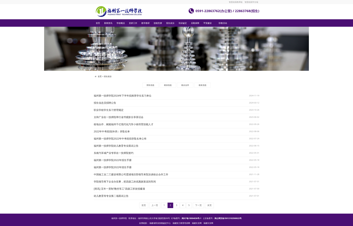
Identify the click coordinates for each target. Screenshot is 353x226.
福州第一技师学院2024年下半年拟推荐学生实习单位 (122, 95)
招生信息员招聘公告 (105, 102)
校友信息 (202, 85)
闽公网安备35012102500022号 (228, 218)
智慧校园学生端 (251, 2)
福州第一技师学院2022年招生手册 (113, 160)
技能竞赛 (158, 23)
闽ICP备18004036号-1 (191, 218)
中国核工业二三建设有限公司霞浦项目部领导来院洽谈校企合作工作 (131, 174)
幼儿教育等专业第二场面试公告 (111, 195)
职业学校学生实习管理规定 (109, 109)
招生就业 (170, 23)
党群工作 (133, 23)
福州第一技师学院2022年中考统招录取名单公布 (120, 138)
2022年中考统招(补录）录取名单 (112, 131)
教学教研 (145, 23)
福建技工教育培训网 (182, 223)
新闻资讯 (108, 23)
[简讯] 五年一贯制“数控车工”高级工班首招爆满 (119, 188)
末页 (209, 205)
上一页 (154, 205)
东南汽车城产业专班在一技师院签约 (113, 152)
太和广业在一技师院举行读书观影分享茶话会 (118, 117)
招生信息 (150, 85)
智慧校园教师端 (235, 2)
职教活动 (223, 23)
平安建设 (207, 23)
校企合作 (185, 85)
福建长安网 (197, 223)
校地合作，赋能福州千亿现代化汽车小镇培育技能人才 (123, 124)
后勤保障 (195, 23)
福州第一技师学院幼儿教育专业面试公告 (116, 145)
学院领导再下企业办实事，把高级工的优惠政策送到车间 (125, 181)
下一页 (198, 205)
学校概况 (121, 23)
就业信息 (168, 85)
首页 (98, 23)
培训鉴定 (183, 23)
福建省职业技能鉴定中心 (160, 223)
